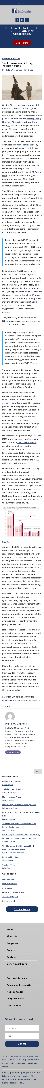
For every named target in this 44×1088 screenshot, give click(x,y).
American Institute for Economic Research (21, 700)
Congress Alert (8, 879)
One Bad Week (8, 865)
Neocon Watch (8, 888)
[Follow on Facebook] (17, 20)
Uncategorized (8, 901)
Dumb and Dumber (10, 857)
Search (37, 771)
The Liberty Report (10, 896)
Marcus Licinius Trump (11, 797)
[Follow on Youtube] (27, 20)
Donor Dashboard (17, 963)
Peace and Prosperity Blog (13, 892)
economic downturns (12, 402)
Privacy (5, 1072)
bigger (5, 541)
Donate (11, 950)
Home (10, 929)
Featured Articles (11, 58)
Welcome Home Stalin (11, 781)
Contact (11, 957)
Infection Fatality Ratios (23, 144)
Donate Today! (22, 909)
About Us (12, 936)
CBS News (35, 295)
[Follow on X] (22, 20)
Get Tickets (22, 42)
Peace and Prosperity (19, 985)
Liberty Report (15, 1005)
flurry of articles (20, 288)
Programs (12, 943)
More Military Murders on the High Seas (19, 804)
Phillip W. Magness (13, 69)
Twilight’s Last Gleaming (12, 789)
